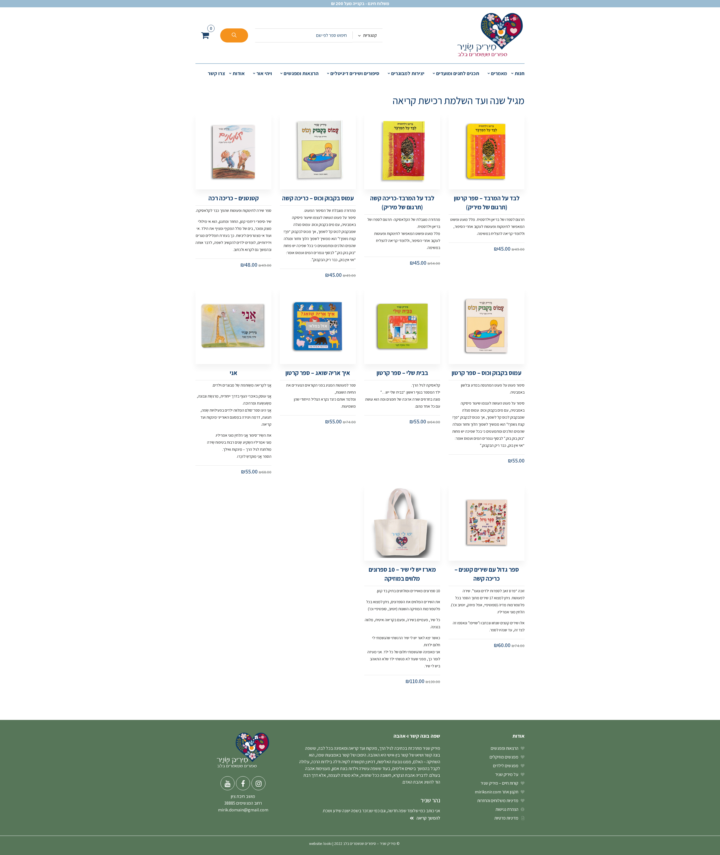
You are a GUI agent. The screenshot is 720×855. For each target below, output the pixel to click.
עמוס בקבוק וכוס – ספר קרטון (486, 373)
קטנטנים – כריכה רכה (233, 198)
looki (327, 843)
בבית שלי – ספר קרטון (402, 373)
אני (233, 373)
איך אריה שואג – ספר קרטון (317, 373)
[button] (205, 35)
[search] (234, 35)
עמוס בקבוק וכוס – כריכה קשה (318, 198)
